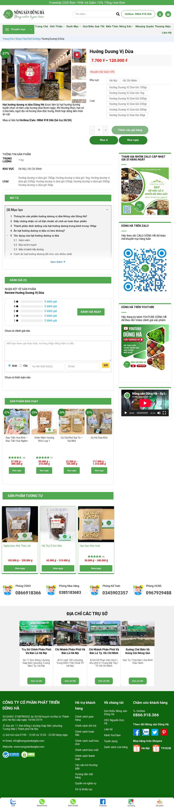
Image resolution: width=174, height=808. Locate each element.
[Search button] (118, 14)
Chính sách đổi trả (85, 725)
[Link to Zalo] (146, 732)
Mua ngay (16, 470)
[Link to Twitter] (155, 732)
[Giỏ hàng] (168, 14)
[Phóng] (6, 97)
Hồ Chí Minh (35, 168)
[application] (145, 403)
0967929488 (158, 592)
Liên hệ (108, 729)
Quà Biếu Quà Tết (93, 26)
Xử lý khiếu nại (83, 789)
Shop (18, 38)
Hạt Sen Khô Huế (90, 545)
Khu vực (94, 80)
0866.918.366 (146, 715)
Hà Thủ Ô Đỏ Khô (52, 545)
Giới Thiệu (56, 26)
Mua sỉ (104, 139)
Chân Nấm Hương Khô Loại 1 (44, 439)
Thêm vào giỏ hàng (130, 130)
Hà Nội (22, 168)
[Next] (67, 74)
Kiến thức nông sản (118, 26)
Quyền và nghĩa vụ (85, 783)
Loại (92, 100)
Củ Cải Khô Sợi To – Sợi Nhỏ (72, 439)
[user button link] (160, 14)
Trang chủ (8, 38)
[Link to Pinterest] (164, 732)
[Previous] (6, 74)
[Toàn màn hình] (164, 413)
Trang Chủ (41, 26)
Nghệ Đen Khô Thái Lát (17, 545)
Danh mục (72, 26)
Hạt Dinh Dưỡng (31, 38)
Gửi (106, 365)
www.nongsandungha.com (29, 746)
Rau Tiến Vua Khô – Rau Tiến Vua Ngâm (17, 439)
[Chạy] (125, 413)
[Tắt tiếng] (159, 413)
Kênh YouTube (112, 735)
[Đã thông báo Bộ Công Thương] (11, 754)
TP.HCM (166, 748)
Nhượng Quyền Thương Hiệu (153, 26)
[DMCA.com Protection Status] (28, 754)
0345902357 (115, 592)
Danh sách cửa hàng (116, 747)
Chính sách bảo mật (86, 750)
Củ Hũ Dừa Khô (99, 437)
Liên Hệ (166, 32)
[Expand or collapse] (107, 209)
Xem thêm (56, 262)
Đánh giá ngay (91, 311)
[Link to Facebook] (137, 732)
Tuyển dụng (110, 741)
